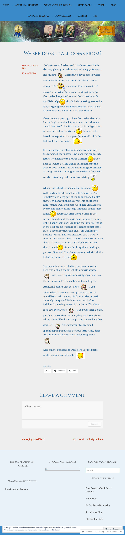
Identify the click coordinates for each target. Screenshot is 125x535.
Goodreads (91, 498)
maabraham (30, 73)
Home (6, 5)
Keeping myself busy (34, 439)
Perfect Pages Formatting (98, 505)
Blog (113, 5)
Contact (82, 16)
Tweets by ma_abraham (16, 489)
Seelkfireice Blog (94, 512)
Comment (94, 424)
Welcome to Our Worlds (58, 5)
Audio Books (85, 5)
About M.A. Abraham (26, 5)
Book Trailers (63, 16)
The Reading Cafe (94, 519)
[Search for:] (103, 470)
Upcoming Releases (38, 16)
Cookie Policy (54, 530)
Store (101, 5)
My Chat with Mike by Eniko (87, 439)
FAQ (95, 16)
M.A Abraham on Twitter (22, 481)
